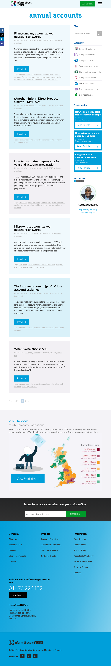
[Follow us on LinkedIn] (35, 656)
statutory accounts (50, 80)
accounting (23, 203)
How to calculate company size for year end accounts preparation (37, 163)
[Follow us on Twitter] (29, 656)
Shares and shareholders (89, 66)
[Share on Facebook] (2, 30)
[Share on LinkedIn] (2, 39)
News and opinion (86, 83)
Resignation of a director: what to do (85, 155)
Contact (12, 561)
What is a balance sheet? (30, 349)
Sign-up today (87, 4)
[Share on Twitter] (2, 35)
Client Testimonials (17, 556)
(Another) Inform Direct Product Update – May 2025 (36, 100)
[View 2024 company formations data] (55, 466)
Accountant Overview (51, 545)
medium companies (21, 205)
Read (20, 68)
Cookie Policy (80, 545)
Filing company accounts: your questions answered (34, 35)
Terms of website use (83, 561)
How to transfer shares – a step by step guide (87, 134)
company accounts (26, 75)
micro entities (35, 205)
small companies (47, 205)
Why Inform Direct (49, 550)
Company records (32, 40)
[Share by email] (2, 43)
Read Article (83, 124)
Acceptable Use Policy (84, 556)
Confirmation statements (90, 72)
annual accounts (47, 140)
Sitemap (77, 572)
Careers (12, 550)
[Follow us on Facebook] (22, 656)
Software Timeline (49, 556)
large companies (58, 203)
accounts (37, 140)
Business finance (86, 95)
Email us (16, 595)
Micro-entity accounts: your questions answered (33, 228)
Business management (88, 89)
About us (13, 539)
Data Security (80, 539)
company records (43, 77)
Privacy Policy (80, 550)
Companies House (29, 77)
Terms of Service (81, 567)
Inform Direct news (33, 105)
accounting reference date (44, 75)
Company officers (86, 60)
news (26, 142)
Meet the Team (15, 545)
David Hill (18, 296)
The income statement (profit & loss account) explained (38, 288)
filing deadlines (20, 80)
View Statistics (26, 479)
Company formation (87, 78)
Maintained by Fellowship (53, 650)
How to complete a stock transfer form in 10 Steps (88, 113)
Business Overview (49, 539)
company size (56, 77)
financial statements (34, 80)
